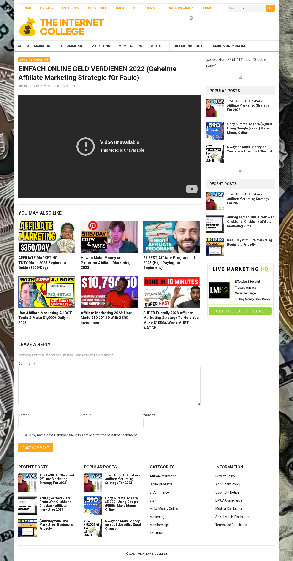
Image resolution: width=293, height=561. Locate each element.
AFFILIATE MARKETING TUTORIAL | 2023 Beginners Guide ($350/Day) (42, 263)
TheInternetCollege (151, 553)
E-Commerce (72, 46)
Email (86, 415)
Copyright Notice (227, 492)
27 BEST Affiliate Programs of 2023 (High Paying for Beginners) (169, 263)
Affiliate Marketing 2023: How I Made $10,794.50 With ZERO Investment (107, 318)
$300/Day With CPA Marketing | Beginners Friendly (56, 525)
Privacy (46, 8)
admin (22, 86)
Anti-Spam (71, 8)
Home (27, 8)
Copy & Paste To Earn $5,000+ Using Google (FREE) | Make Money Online (249, 128)
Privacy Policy (225, 476)
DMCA (119, 8)
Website (149, 415)
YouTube (157, 46)
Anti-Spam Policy (227, 484)
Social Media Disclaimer (232, 517)
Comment (27, 363)
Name (24, 415)
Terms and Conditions (231, 525)
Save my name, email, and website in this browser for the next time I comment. (81, 435)
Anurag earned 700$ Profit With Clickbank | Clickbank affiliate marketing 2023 (250, 221)
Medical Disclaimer (228, 508)
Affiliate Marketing (35, 46)
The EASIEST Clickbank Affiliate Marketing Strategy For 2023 (248, 105)
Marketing (100, 46)
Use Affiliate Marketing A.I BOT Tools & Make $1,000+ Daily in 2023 (45, 318)
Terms (206, 8)
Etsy (153, 500)
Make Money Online (229, 46)
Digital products (189, 46)
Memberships (130, 46)
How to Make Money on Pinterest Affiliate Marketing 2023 (105, 263)
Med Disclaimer (146, 8)
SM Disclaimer (180, 8)
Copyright (97, 8)
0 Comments (66, 86)
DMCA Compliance (228, 500)
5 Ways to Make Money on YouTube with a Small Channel (123, 525)
